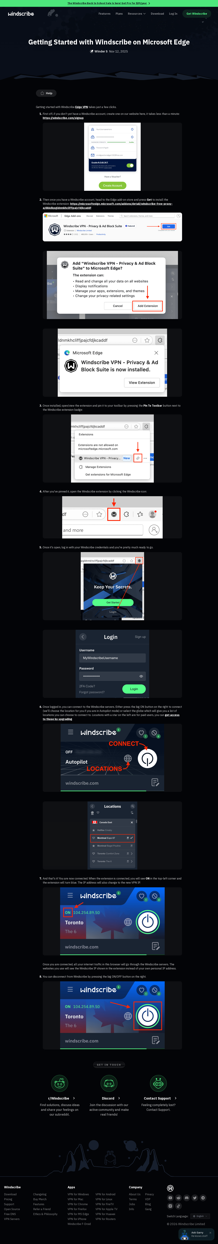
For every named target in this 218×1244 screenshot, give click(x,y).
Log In (173, 13)
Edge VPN (81, 107)
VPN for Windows (78, 1194)
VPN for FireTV (105, 1204)
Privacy (149, 1194)
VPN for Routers (106, 1219)
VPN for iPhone (77, 1219)
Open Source (12, 1209)
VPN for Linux (104, 1199)
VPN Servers (12, 1219)
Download (157, 13)
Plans (119, 13)
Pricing (8, 1199)
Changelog (39, 1194)
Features (105, 13)
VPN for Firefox (77, 1209)
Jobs (132, 1204)
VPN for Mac (75, 1199)
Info (131, 1209)
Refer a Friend (42, 1209)
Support (9, 1204)
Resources (135, 13)
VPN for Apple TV (107, 1209)
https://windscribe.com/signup (63, 118)
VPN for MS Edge (78, 1214)
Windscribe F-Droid (79, 1224)
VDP (147, 1199)
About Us (135, 1194)
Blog (148, 1204)
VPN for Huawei (105, 1214)
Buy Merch (39, 1199)
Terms (133, 1199)
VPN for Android (105, 1194)
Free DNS (10, 1214)
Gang (148, 1209)
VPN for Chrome (78, 1204)
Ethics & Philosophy (45, 1214)
